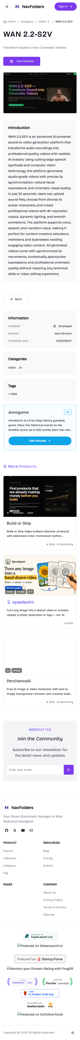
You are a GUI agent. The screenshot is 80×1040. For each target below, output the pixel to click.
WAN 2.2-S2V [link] (64, 21)
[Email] (31, 830)
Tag (5, 873)
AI (20, 367)
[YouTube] (23, 830)
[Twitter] (14, 830)
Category (9, 865)
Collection (9, 858)
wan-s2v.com (63, 333)
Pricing (48, 858)
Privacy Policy (52, 900)
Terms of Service (54, 907)
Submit (48, 865)
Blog (46, 851)
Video (42, 21)
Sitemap (49, 914)
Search (8, 851)
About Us (49, 892)
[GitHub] (6, 830)
